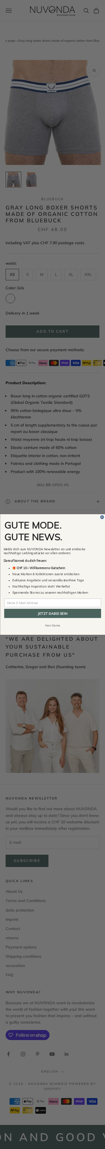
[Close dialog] (102, 517)
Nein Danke (52, 625)
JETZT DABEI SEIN (52, 613)
